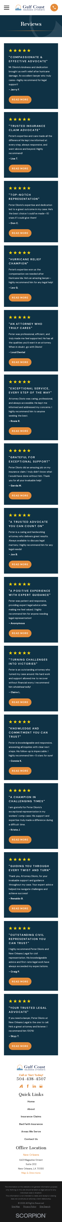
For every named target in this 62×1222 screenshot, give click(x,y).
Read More (20, 99)
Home (31, 1101)
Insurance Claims (31, 1116)
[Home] (30, 7)
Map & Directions (31, 1172)
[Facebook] (27, 1086)
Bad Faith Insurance (31, 1124)
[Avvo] (21, 1086)
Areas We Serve (31, 1131)
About (31, 1109)
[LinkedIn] (34, 1086)
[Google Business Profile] (41, 1086)
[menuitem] (16, 1207)
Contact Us (31, 1139)
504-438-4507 (31, 1079)
